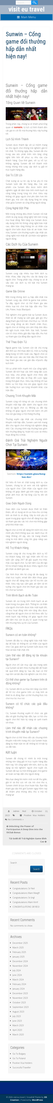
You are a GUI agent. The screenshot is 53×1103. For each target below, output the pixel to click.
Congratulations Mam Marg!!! (26, 893)
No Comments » (16, 819)
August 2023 (18, 1011)
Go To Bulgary (19, 1053)
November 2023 (20, 997)
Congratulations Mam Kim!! (25, 902)
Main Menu (28, 17)
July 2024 (17, 970)
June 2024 (17, 975)
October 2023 (19, 1002)
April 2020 (17, 1030)
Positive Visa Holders (34, 815)
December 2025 (20, 943)
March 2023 (18, 1025)
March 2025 (18, 947)
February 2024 (19, 984)
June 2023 (17, 1020)
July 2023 (17, 1016)
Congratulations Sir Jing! (24, 897)
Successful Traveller (22, 1067)
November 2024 (20, 965)
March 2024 (18, 979)
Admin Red (19, 811)
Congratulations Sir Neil (24, 888)
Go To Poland (19, 1058)
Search (13, 862)
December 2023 (20, 993)
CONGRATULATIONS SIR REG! (26, 906)
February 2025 (19, 952)
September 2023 (21, 1007)
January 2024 (19, 988)
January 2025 (19, 956)
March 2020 (18, 1034)
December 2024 (20, 961)
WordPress (37, 1100)
